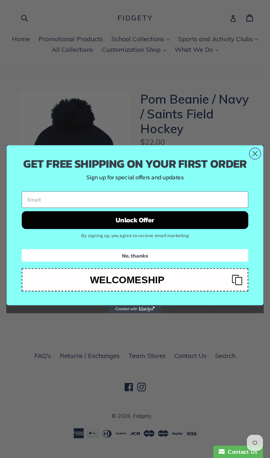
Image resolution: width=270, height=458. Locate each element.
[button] (135, 279)
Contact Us (241, 452)
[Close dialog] (255, 153)
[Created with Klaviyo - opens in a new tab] (135, 309)
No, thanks (135, 255)
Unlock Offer (135, 220)
